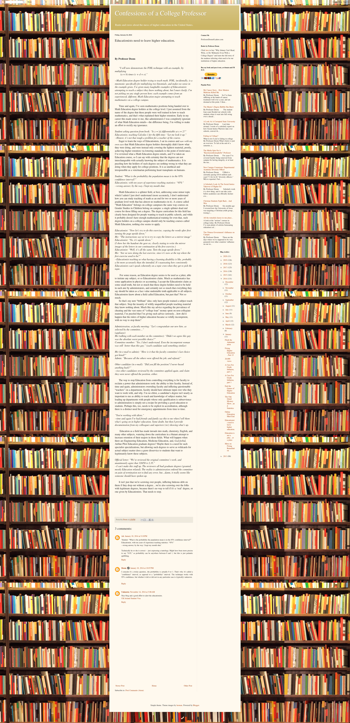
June (227, 313)
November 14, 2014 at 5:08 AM (142, 592)
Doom (123, 568)
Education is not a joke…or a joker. (229, 436)
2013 (225, 456)
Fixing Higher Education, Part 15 (230, 351)
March (228, 324)
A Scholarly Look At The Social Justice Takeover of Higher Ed (218, 185)
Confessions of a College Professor (160, 12)
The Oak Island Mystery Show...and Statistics (230, 402)
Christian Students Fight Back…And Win (217, 202)
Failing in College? (210, 136)
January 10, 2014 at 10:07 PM (142, 568)
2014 (225, 278)
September (229, 300)
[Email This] (142, 519)
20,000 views (228, 359)
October (228, 294)
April (227, 321)
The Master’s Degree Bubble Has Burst (218, 107)
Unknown (125, 591)
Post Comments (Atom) (135, 690)
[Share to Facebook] (149, 519)
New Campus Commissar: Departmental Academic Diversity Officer (218, 168)
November (229, 288)
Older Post (188, 685)
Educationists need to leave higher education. (230, 425)
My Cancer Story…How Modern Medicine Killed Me (216, 91)
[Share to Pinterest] (152, 519)
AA (122, 536)
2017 (225, 267)
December (229, 282)
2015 (225, 275)
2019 (225, 260)
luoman (179, 705)
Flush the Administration (230, 342)
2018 (225, 263)
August (228, 306)
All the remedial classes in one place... (218, 217)
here (207, 50)
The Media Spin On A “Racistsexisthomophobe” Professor (217, 151)
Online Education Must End (230, 414)
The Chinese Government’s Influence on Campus (218, 233)
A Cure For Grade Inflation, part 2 (229, 368)
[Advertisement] (153, 663)
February (228, 328)
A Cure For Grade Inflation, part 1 (229, 378)
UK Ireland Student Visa (131, 598)
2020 (225, 256)
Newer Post (120, 685)
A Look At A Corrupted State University (219, 121)
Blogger (196, 705)
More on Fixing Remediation (230, 447)
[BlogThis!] (144, 519)
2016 (225, 271)
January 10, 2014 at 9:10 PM (136, 536)
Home (154, 685)
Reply (123, 559)
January (228, 334)
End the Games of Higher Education (230, 389)
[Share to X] (147, 519)
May (227, 317)
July (227, 309)
